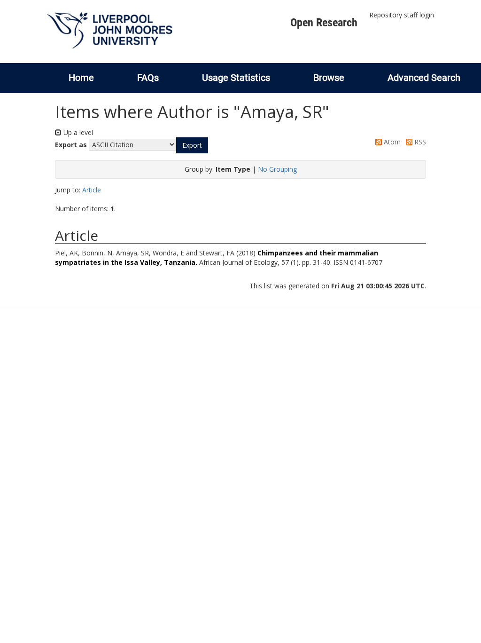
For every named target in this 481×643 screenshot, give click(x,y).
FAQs (148, 77)
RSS (419, 141)
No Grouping (277, 169)
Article (91, 189)
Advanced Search (424, 77)
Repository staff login (401, 14)
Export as (71, 144)
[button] (192, 145)
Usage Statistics (236, 77)
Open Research (323, 22)
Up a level (77, 132)
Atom (391, 141)
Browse (328, 77)
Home (81, 77)
